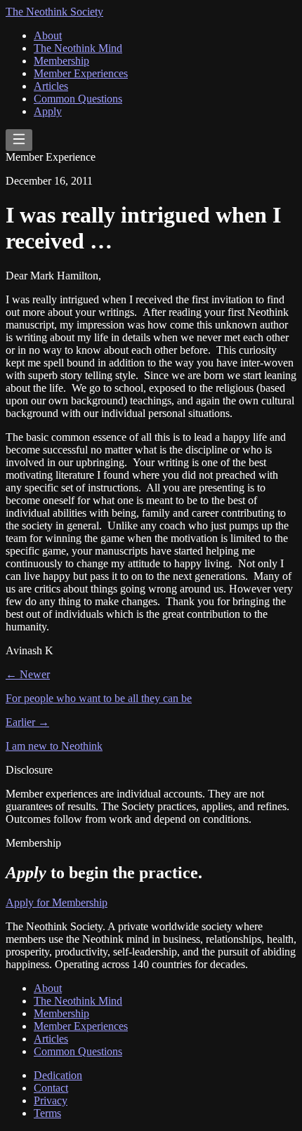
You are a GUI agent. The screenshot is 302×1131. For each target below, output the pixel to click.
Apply (48, 111)
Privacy (50, 1100)
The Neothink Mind (78, 48)
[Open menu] (19, 140)
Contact (51, 1088)
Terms (47, 1113)
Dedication (58, 1075)
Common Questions (78, 99)
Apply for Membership (56, 902)
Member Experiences (81, 73)
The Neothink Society (54, 12)
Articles (51, 86)
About (48, 35)
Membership (61, 61)
